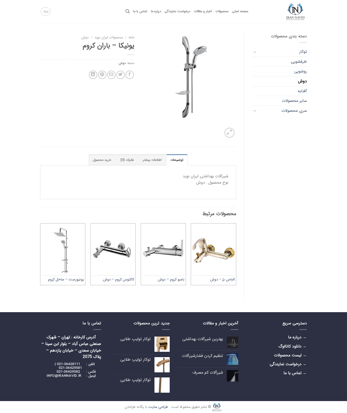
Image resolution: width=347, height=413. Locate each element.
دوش (302, 81)
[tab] (176, 159)
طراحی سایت (158, 407)
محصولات (221, 11)
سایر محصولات (294, 101)
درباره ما (156, 11)
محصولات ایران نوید (108, 37)
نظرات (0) (127, 160)
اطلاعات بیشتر (152, 160)
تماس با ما (140, 11)
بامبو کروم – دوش (171, 279)
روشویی (300, 71)
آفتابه (302, 91)
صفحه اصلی (240, 11)
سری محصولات (294, 110)
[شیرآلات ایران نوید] (281, 11)
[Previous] (236, 258)
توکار (303, 52)
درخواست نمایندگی (177, 11)
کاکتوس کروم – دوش (118, 279)
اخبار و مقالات (203, 11)
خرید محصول (102, 160)
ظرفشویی (299, 61)
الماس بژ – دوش (222, 279)
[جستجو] (127, 11)
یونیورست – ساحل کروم (66, 279)
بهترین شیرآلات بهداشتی (202, 339)
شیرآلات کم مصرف (208, 372)
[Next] (40, 258)
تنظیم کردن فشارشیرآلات (202, 355)
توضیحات (176, 160)
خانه (131, 37)
